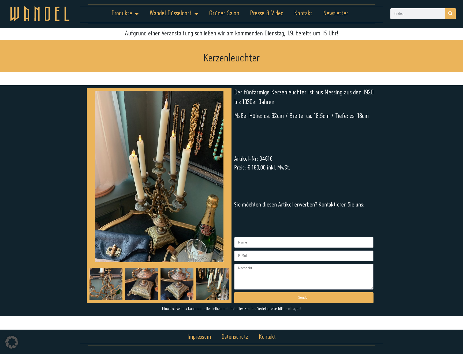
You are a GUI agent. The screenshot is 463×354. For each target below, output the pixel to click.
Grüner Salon (224, 13)
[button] (12, 342)
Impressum (199, 337)
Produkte (121, 13)
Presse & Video (266, 13)
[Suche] (450, 13)
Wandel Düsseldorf (171, 13)
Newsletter (335, 13)
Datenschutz (235, 337)
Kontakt (303, 13)
